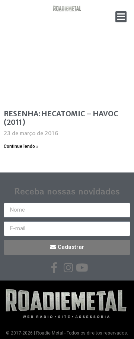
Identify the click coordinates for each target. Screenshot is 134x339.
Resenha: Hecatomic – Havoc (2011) (61, 118)
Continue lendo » (21, 146)
